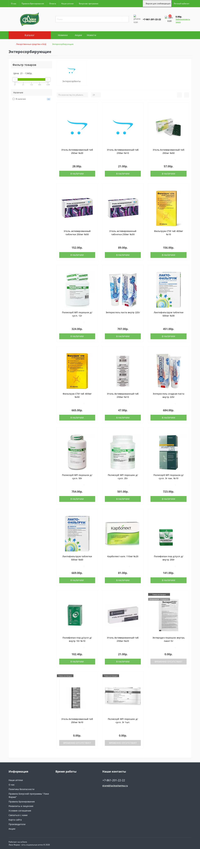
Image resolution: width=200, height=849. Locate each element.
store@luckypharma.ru (115, 785)
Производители (17, 824)
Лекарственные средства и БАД (31, 44)
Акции (78, 35)
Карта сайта (15, 819)
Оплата (52, 3)
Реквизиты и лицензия (21, 806)
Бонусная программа (88, 3)
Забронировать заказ (183, 20)
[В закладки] (93, 106)
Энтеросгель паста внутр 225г (123, 312)
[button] (181, 3)
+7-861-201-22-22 (142, 30)
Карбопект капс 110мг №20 (122, 556)
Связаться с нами (18, 815)
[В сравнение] (94, 111)
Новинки (63, 35)
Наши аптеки (67, 3)
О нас (13, 3)
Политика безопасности (21, 789)
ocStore (23, 842)
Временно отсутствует (168, 661)
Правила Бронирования (33, 3)
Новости (91, 35)
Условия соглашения (20, 810)
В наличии (77, 173)
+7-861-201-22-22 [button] (113, 780)
